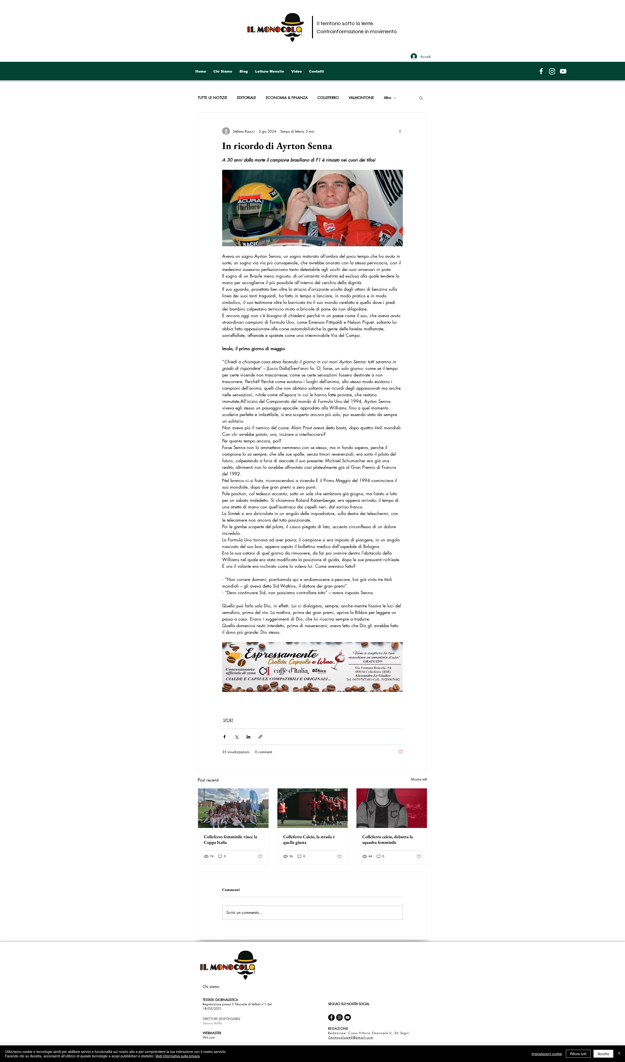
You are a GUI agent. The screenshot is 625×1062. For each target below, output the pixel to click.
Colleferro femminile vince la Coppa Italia (230, 839)
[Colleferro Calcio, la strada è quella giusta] (312, 808)
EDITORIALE (246, 98)
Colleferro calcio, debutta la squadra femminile (387, 839)
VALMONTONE (361, 98)
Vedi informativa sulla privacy (177, 1055)
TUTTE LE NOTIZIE (212, 98)
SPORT (228, 720)
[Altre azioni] (400, 131)
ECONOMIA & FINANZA (287, 98)
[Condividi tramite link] (260, 736)
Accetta (603, 1053)
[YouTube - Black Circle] (347, 1017)
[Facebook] (541, 71)
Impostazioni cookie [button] (546, 1053)
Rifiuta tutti (578, 1053)
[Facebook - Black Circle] (331, 1017)
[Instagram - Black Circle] (339, 1017)
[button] (421, 98)
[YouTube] (563, 71)
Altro (387, 98)
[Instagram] (552, 71)
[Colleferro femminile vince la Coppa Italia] (233, 808)
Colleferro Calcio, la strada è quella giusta (309, 839)
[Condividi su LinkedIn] (248, 736)
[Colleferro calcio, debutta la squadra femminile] (391, 808)
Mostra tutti (419, 779)
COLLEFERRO (328, 98)
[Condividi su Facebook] (224, 736)
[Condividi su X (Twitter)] (236, 736)
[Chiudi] (619, 1053)
